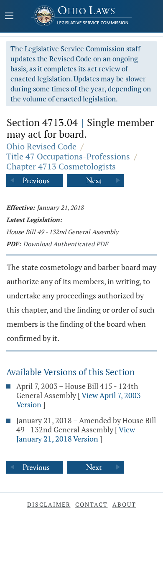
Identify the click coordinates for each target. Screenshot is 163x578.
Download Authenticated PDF (65, 244)
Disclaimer (49, 504)
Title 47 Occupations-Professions (68, 156)
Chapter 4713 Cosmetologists (61, 166)
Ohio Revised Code (41, 146)
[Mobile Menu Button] (9, 17)
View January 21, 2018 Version (75, 434)
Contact (91, 504)
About (124, 504)
